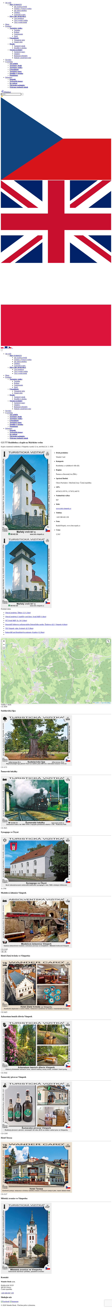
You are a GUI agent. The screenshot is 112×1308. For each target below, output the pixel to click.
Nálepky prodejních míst (22, 58)
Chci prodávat (19, 18)
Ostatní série (18, 42)
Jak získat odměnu (20, 10)
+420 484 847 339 (7, 1293)
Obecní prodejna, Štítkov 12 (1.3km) (18, 613)
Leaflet (96, 703)
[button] (3, 641)
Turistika (17, 30)
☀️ (2, 96)
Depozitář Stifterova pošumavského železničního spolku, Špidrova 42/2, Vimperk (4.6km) (36, 624)
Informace (8, 77)
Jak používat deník (20, 7)
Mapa (7, 24)
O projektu (9, 62)
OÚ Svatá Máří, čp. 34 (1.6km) (16, 620)
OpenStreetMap (106, 703)
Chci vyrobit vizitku (21, 20)
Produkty (8, 26)
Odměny (17, 12)
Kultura (16, 32)
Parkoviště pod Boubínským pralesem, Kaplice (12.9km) (24, 632)
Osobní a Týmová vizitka (23, 9)
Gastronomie (18, 34)
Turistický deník (19, 46)
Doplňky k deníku (20, 48)
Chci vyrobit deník (20, 22)
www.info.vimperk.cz (63, 508)
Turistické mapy (19, 52)
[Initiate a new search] (108, 641)
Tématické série (19, 40)
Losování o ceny (19, 14)
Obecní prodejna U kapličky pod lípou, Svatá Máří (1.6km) (25, 617)
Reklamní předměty (21, 56)
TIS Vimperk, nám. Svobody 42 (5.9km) (19, 628)
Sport (16, 36)
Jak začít (8, 3)
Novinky (8, 60)
